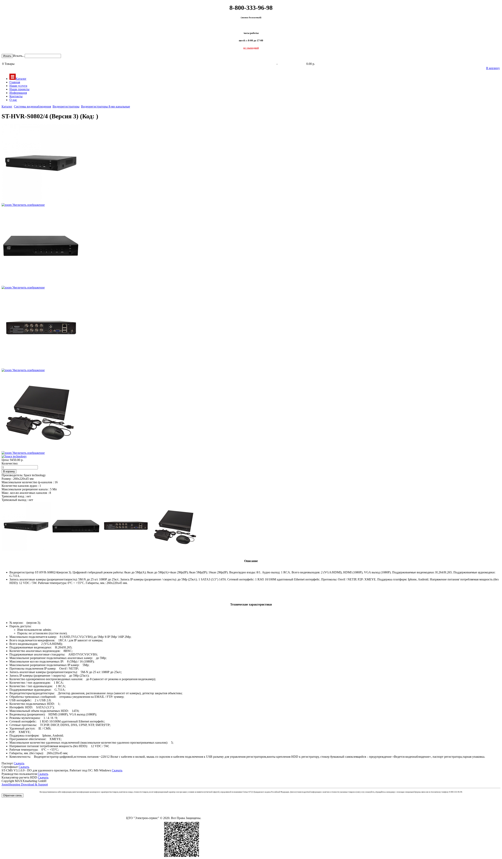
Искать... (19, 55)
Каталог (21, 78)
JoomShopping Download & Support (25, 784)
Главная (14, 82)
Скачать (19, 763)
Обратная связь (12, 795)
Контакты (16, 96)
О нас (13, 99)
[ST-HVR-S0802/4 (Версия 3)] (26, 526)
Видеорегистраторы (66, 106)
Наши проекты (19, 89)
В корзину (493, 68)
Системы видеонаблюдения (32, 106)
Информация (18, 92)
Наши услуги (18, 85)
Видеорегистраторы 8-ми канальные (105, 106)
